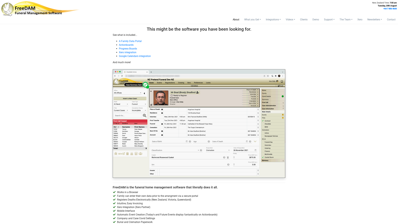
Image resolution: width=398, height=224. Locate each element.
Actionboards (126, 44)
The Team (345, 19)
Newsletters (373, 19)
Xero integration (127, 52)
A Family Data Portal (130, 41)
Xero (359, 19)
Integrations (272, 19)
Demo (315, 19)
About (236, 19)
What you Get (251, 19)
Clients (304, 19)
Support (328, 19)
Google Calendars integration (135, 56)
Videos (289, 19)
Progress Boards (128, 48)
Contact (391, 19)
